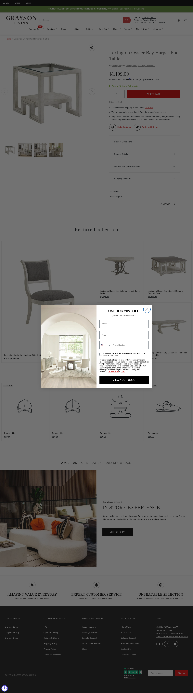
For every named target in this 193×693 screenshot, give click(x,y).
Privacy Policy (113, 372)
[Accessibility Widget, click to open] (4, 688)
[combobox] (105, 345)
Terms (123, 372)
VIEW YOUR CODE (124, 380)
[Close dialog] (146, 309)
